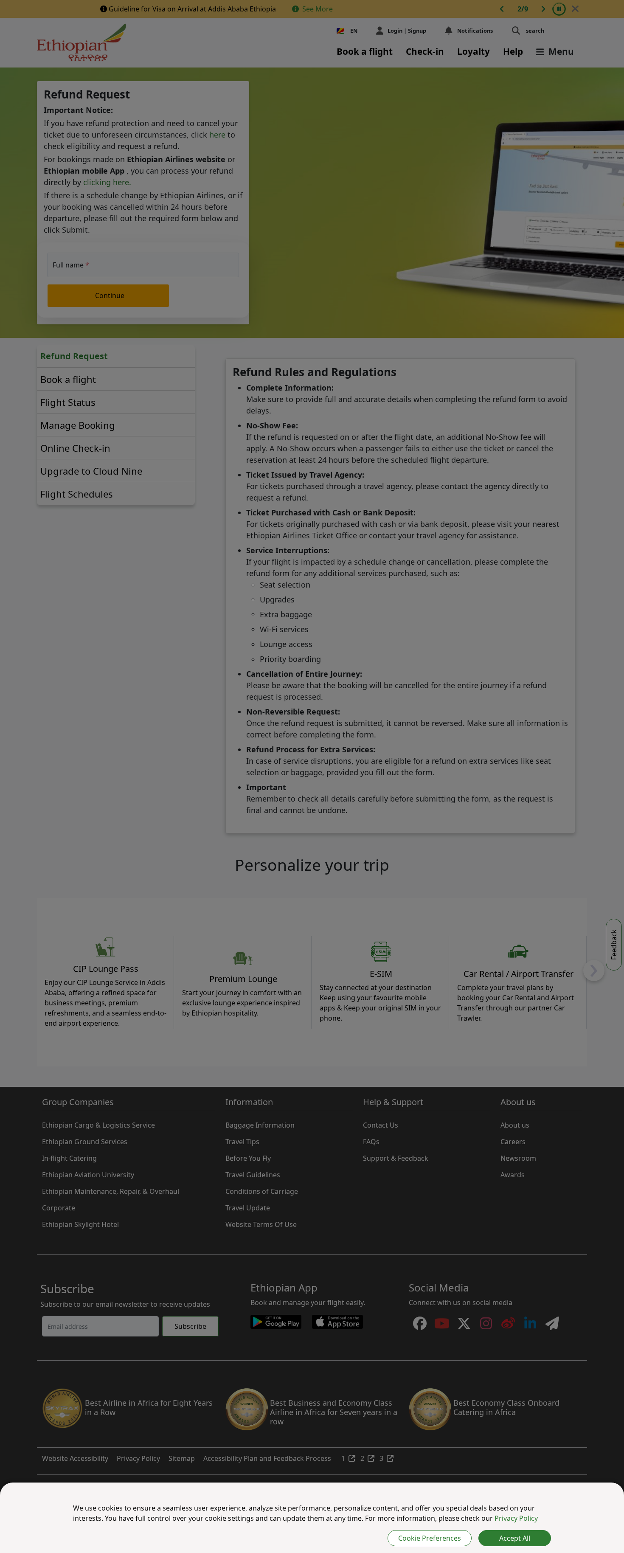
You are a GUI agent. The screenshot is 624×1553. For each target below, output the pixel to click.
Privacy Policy (516, 1518)
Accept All (514, 1538)
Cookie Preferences (429, 1538)
